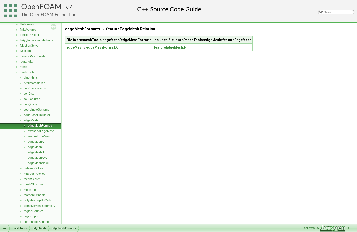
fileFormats (27, 24)
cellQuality (31, 104)
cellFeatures (32, 99)
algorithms (31, 77)
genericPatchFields (32, 56)
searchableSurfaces (37, 222)
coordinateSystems (36, 109)
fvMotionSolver (30, 45)
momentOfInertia (35, 195)
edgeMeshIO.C (38, 157)
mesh (23, 67)
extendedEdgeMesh (41, 131)
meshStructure (33, 184)
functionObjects (30, 35)
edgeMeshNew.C (39, 163)
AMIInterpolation (34, 83)
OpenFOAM (41, 7)
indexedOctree (33, 168)
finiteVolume (28, 29)
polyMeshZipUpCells (37, 200)
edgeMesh (31, 120)
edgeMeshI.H (36, 152)
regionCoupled (34, 211)
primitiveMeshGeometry (39, 205)
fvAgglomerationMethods (36, 40)
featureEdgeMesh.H (170, 47)
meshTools (27, 72)
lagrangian (27, 61)
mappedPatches (34, 173)
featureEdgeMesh (39, 136)
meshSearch (32, 179)
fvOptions (26, 51)
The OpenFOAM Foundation (48, 14)
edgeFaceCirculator (37, 115)
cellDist (29, 93)
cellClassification (35, 88)
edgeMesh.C (36, 141)
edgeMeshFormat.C (102, 47)
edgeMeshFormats (40, 125)
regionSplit (31, 216)
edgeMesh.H (36, 147)
